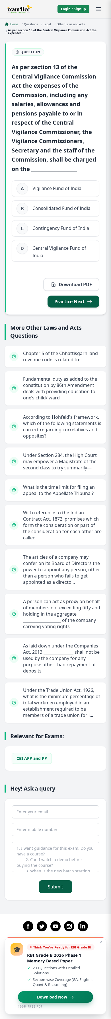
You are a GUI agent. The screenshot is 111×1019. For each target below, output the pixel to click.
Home (14, 24)
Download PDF (75, 284)
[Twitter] (42, 926)
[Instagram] (69, 926)
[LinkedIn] (83, 926)
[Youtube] (55, 926)
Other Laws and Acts (71, 24)
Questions (31, 24)
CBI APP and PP (32, 758)
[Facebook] (28, 926)
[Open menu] (98, 9)
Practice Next (69, 301)
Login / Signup (73, 9)
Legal (47, 24)
